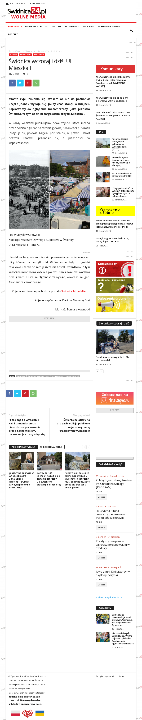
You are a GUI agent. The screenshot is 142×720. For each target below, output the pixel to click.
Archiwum (89, 26)
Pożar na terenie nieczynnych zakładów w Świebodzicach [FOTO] (120, 144)
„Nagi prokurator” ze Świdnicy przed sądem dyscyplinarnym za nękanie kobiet (123, 192)
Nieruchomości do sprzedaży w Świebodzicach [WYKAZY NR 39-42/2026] (113, 115)
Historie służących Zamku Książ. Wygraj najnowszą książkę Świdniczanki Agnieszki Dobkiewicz (123, 638)
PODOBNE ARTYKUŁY (23, 446)
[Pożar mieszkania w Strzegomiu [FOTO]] (103, 177)
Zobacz (101, 497)
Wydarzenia (32, 26)
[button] (131, 30)
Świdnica (21, 376)
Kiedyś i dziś (25, 55)
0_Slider (27, 51)
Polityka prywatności (105, 676)
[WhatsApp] (36, 83)
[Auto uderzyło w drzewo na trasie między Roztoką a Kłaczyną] (103, 161)
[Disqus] (49, 535)
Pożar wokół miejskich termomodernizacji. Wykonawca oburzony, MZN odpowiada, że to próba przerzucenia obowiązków (77, 480)
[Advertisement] (49, 346)
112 (46, 26)
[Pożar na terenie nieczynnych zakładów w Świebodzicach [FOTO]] (103, 143)
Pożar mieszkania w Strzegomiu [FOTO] (122, 174)
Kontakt (13, 34)
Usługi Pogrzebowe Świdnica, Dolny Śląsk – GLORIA (112, 240)
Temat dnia (39, 55)
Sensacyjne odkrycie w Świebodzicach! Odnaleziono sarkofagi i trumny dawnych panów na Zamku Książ (21, 480)
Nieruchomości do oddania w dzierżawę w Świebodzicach (112, 99)
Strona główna (14, 51)
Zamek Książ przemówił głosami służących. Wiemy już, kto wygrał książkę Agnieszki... (122, 620)
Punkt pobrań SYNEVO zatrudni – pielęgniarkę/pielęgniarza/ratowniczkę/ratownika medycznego (115, 223)
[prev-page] (84, 447)
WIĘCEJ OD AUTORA (51, 446)
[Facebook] (12, 83)
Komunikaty (15, 26)
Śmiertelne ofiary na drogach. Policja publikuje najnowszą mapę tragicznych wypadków (73, 425)
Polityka (56, 26)
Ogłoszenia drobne (109, 26)
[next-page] (88, 447)
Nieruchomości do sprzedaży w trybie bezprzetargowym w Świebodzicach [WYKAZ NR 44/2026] (113, 81)
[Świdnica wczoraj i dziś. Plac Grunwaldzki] (115, 341)
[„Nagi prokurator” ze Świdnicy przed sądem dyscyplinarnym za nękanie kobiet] (103, 192)
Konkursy (105, 608)
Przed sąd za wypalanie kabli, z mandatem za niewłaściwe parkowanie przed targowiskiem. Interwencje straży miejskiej (27, 427)
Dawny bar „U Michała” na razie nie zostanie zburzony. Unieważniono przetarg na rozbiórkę (49, 478)
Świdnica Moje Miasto (75, 291)
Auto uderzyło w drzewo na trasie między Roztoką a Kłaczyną (121, 161)
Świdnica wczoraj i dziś (38, 376)
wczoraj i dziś (72, 376)
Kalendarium (72, 26)
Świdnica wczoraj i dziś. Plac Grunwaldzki (113, 358)
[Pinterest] (28, 83)
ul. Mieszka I (57, 376)
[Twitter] (20, 83)
